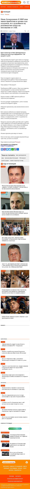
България (3, 6)
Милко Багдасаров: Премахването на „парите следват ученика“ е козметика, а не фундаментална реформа (15, 187)
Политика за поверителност (15, 478)
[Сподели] (28, 31)
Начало (2, 14)
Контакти (18, 476)
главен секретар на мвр (16, 160)
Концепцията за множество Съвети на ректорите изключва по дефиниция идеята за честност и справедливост (14, 291)
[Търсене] (24, 2)
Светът (21, 6)
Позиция (26, 6)
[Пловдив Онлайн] (15, 428)
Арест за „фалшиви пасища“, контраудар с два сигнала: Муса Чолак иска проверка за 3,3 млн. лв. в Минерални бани (15, 265)
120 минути (22, 158)
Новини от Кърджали (12, 6)
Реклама (11, 476)
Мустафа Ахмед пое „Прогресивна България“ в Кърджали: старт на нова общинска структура (14, 239)
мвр (2, 158)
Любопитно (17, 470)
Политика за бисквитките (15, 481)
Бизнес (20, 468)
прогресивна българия (11, 158)
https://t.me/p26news (7, 146)
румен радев (5, 160)
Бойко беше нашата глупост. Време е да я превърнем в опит (15, 317)
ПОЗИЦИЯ (6, 12)
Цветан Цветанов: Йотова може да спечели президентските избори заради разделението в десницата (15, 213)
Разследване (13, 468)
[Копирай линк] (25, 31)
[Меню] (28, 2)
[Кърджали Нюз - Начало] (11, 2)
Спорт (24, 468)
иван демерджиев (21, 155)
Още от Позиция (9, 164)
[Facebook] (27, 462)
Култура (11, 470)
